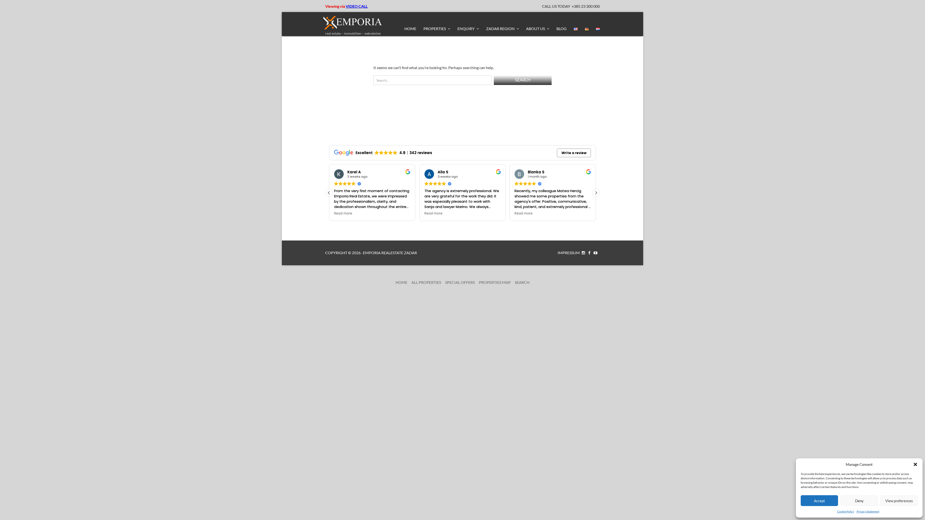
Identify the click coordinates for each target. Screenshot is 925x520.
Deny (859, 501)
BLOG (561, 28)
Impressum (569, 252)
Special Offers (460, 282)
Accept (819, 501)
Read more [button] (360, 213)
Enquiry (466, 28)
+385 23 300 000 (586, 6)
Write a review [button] (574, 152)
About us (536, 28)
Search (522, 282)
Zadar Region (500, 28)
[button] (915, 464)
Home (410, 28)
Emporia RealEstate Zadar (390, 252)
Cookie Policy (845, 511)
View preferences (899, 501)
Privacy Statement (868, 511)
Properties (435, 28)
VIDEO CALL (357, 6)
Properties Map (495, 282)
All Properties (426, 282)
